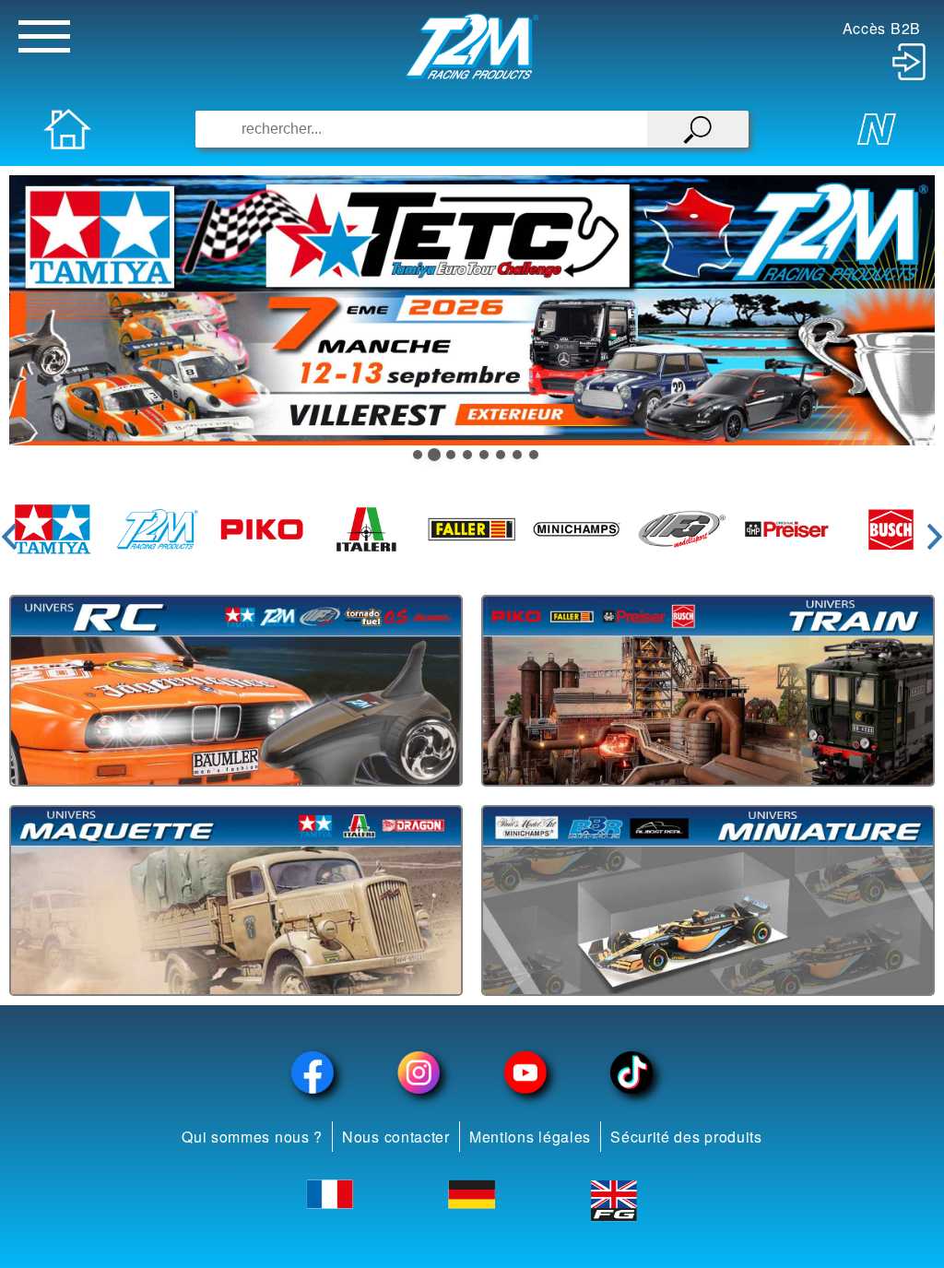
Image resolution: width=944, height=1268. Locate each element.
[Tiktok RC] (632, 1072)
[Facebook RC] (312, 1072)
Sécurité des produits (686, 1136)
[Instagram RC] (419, 1072)
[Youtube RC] (525, 1072)
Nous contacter (396, 1136)
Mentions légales (530, 1136)
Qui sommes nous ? (252, 1136)
